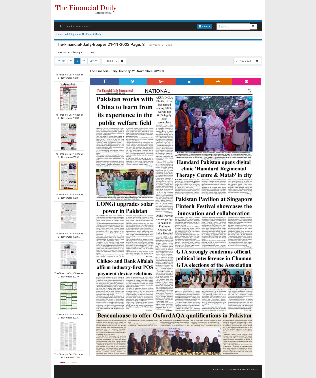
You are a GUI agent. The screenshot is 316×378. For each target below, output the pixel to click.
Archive (205, 26)
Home (60, 34)
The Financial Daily (91, 34)
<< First (61, 60)
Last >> (93, 60)
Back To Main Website (78, 26)
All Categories (72, 34)
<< (71, 60)
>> (84, 60)
